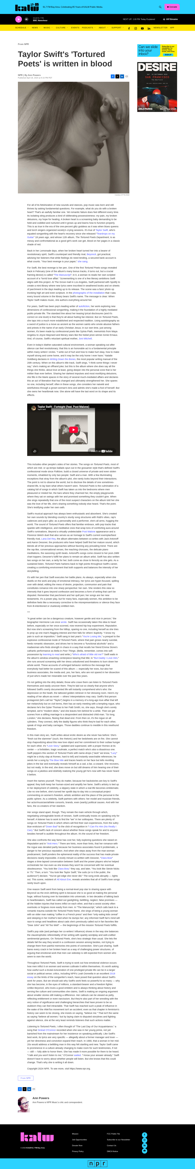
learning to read (51, 654)
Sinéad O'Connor (47, 1030)
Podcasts (87, 28)
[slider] (30, 19)
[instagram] (136, 28)
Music (47, 28)
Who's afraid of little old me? (88, 654)
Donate (173, 7)
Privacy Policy (78, 1151)
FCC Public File (113, 1134)
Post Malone (88, 531)
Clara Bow (106, 858)
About (102, 28)
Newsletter (161, 28)
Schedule (20, 28)
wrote (64, 622)
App (172, 28)
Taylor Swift (102, 230)
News (35, 28)
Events (75, 28)
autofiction (84, 306)
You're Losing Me (92, 636)
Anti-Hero (52, 843)
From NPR (23, 44)
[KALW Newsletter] (157, 50)
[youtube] (142, 28)
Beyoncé (91, 254)
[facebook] (129, 28)
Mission (75, 1134)
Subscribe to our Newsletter (118, 1140)
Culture (61, 28)
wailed (77, 1055)
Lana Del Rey (48, 538)
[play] (18, 19)
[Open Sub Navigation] (28, 28)
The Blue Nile (56, 760)
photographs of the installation (89, 293)
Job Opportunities (79, 1140)
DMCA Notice (112, 1151)
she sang (82, 261)
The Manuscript (62, 275)
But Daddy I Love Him (105, 658)
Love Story (53, 746)
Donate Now (77, 1146)
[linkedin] (149, 28)
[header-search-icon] (160, 7)
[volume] (26, 19)
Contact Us (111, 1146)
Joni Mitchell (85, 338)
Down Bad (51, 826)
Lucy (113, 753)
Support (116, 28)
